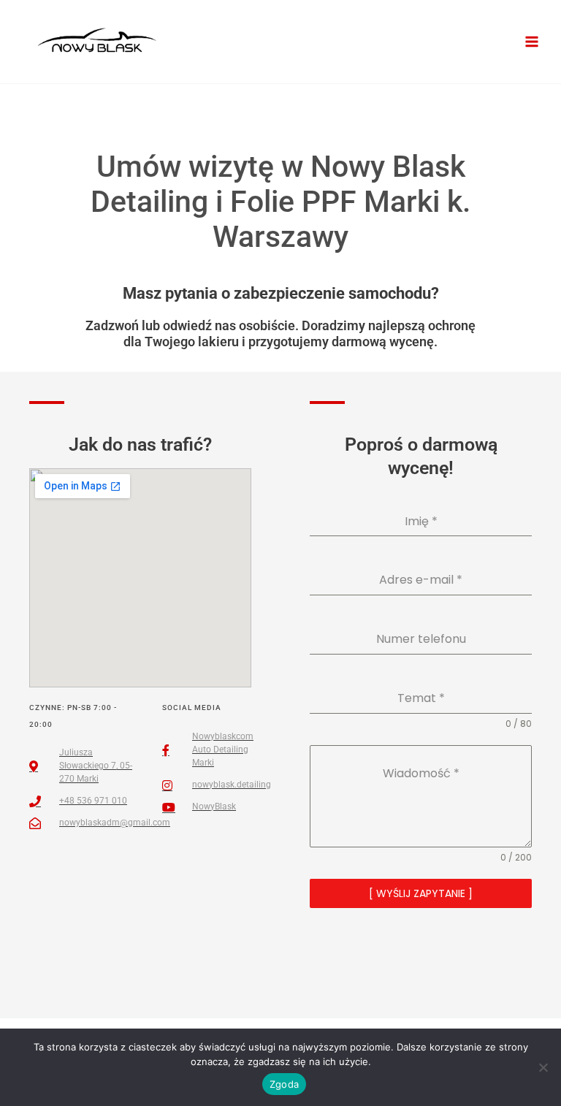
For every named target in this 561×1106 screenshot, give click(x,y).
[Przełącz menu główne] (532, 42)
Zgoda (284, 1084)
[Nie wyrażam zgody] (542, 1067)
